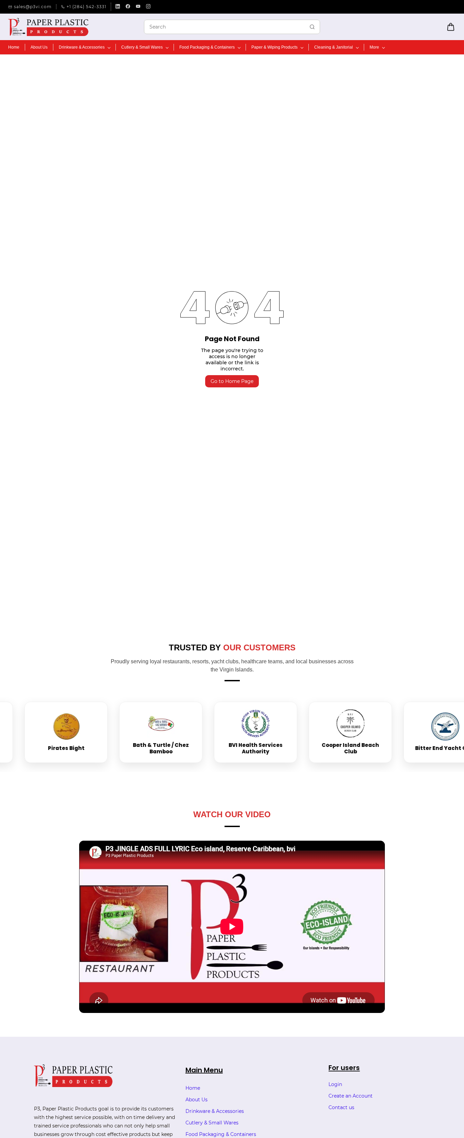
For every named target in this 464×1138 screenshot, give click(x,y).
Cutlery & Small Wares (211, 1123)
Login (335, 1084)
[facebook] (128, 7)
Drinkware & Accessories (214, 1111)
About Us (196, 1100)
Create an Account (350, 1096)
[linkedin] (117, 7)
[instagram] (148, 7)
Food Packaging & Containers (220, 1134)
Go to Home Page (232, 381)
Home (192, 1088)
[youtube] (138, 7)
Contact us (341, 1107)
